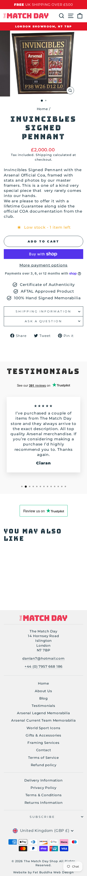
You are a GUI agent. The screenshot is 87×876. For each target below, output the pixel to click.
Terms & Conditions (43, 795)
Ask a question (43, 321)
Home (42, 109)
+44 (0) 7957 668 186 (44, 666)
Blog (43, 698)
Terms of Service (43, 757)
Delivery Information (43, 780)
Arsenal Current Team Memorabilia (43, 720)
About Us (43, 691)
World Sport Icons (43, 728)
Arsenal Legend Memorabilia (43, 713)
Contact (43, 750)
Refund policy (43, 765)
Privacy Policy (44, 788)
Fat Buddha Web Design (53, 872)
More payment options (43, 265)
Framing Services (43, 743)
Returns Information (44, 802)
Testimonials (43, 706)
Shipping (44, 155)
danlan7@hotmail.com (43, 658)
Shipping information (44, 311)
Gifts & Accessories (43, 735)
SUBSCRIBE (42, 817)
